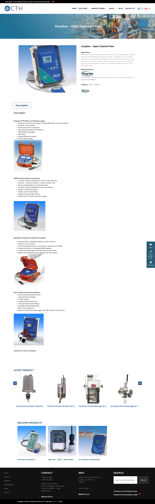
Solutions (83, 8)
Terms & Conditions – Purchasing (52, 486)
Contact (6, 492)
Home (74, 8)
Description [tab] (22, 105)
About (111, 8)
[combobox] (125, 480)
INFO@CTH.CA (47, 497)
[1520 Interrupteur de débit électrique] (61, 389)
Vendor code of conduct (49, 483)
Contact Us (130, 8)
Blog (121, 8)
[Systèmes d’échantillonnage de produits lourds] (93, 389)
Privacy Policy (83, 488)
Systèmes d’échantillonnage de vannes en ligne (125, 406)
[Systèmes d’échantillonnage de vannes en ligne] (125, 389)
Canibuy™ (55, 501)
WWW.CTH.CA (84, 494)
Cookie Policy (46, 491)
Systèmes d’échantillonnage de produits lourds (93, 406)
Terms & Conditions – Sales (50, 488)
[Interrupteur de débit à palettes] (30, 389)
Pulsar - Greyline (94, 84)
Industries (7, 481)
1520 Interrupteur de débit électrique (61, 406)
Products (7, 477)
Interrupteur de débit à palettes (29, 406)
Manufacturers (98, 8)
